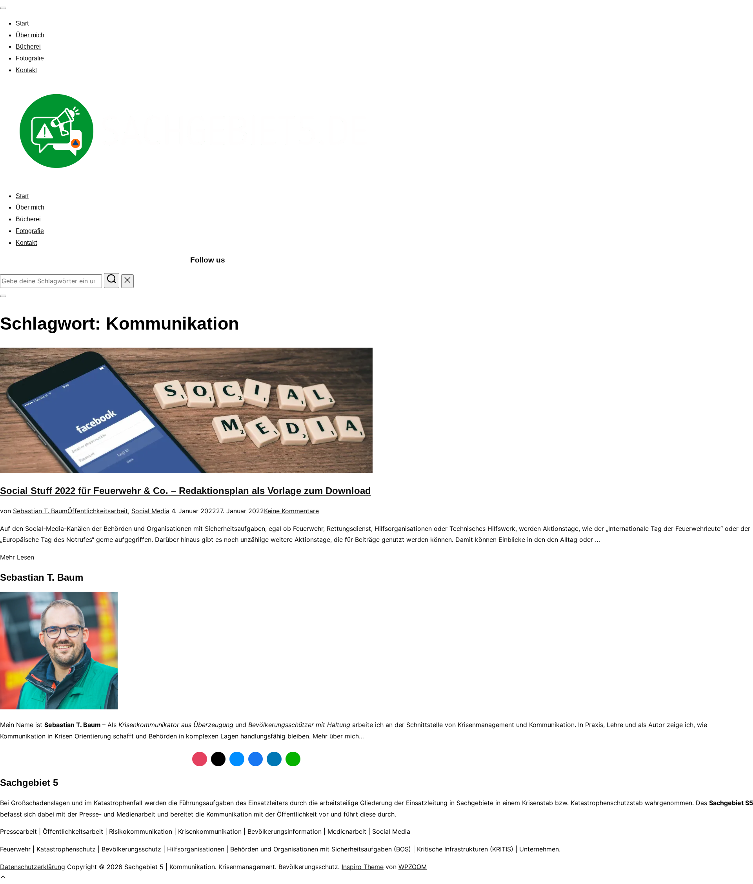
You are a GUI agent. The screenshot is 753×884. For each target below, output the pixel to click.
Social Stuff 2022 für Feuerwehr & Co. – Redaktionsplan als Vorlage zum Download (185, 490)
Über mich (30, 35)
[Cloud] (236, 759)
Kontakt (26, 70)
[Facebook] (255, 759)
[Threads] (218, 759)
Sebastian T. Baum (40, 511)
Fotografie (30, 58)
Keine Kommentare (291, 511)
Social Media (150, 511)
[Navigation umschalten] (3, 8)
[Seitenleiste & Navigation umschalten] (3, 296)
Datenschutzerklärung (32, 867)
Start (22, 23)
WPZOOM (412, 867)
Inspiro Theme (363, 867)
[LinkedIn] (274, 759)
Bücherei (28, 46)
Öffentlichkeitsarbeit (97, 511)
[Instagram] (199, 759)
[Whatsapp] (293, 759)
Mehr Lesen (17, 557)
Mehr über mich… (338, 736)
